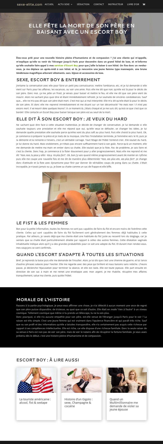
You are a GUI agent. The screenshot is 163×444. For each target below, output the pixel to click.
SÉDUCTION (83, 4)
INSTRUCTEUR (115, 4)
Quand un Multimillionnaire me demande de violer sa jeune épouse (124, 404)
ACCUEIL (49, 4)
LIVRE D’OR (133, 4)
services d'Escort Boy (66, 65)
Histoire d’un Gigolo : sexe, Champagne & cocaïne (78, 402)
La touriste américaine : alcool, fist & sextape (35, 401)
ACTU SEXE (64, 4)
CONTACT (99, 4)
